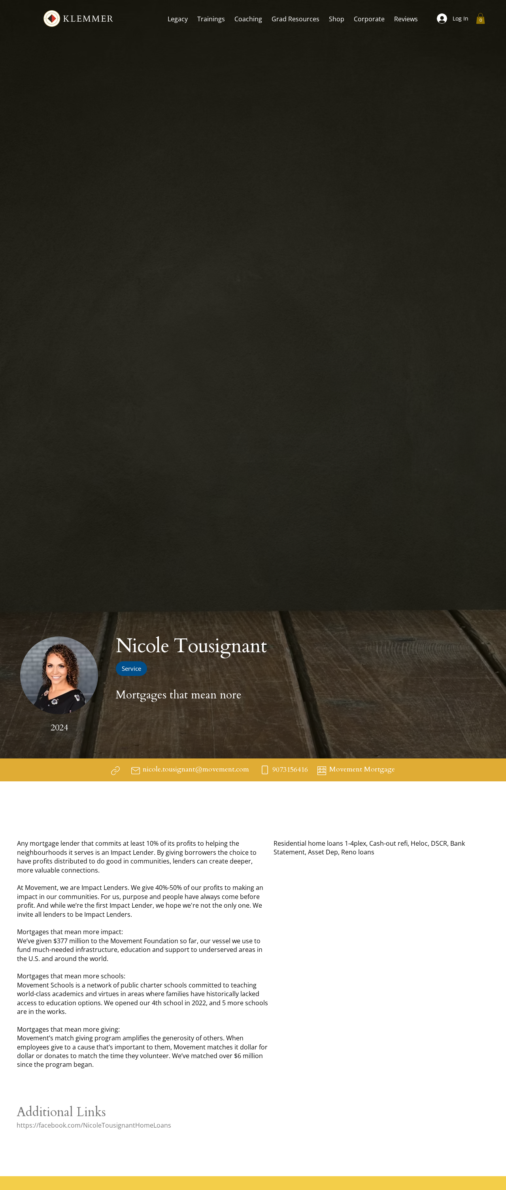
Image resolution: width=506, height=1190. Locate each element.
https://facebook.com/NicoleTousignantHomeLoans (94, 1125)
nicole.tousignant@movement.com (196, 769)
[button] (178, 19)
